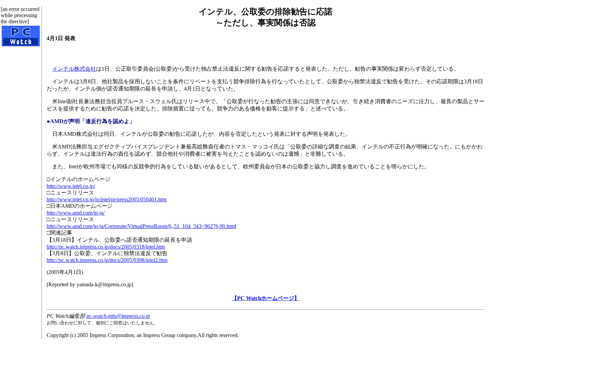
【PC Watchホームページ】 (266, 298)
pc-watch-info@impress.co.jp (118, 316)
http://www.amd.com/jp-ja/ (76, 213)
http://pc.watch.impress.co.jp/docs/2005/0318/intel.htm (106, 247)
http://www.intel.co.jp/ (71, 186)
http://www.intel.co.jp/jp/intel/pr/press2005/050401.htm (106, 199)
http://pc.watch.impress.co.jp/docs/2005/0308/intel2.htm (107, 260)
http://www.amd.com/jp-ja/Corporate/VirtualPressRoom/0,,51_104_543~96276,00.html (141, 226)
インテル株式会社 (74, 69)
